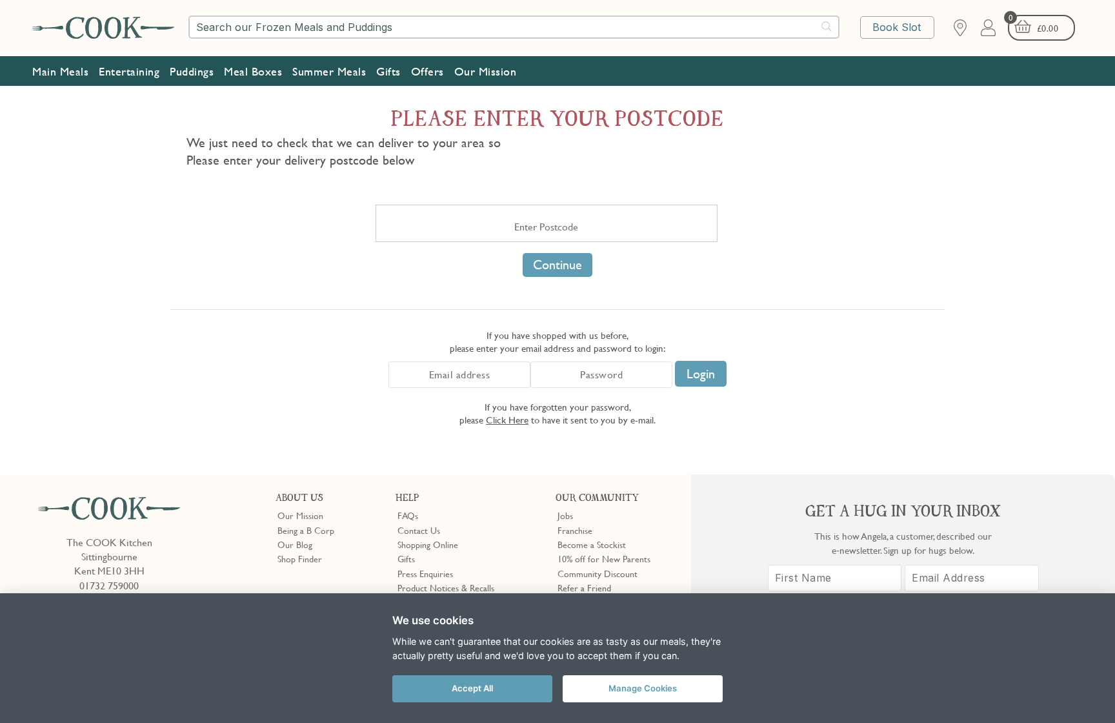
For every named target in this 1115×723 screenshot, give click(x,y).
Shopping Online (427, 544)
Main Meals (60, 71)
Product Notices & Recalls (445, 587)
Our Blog (294, 544)
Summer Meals (329, 71)
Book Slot (896, 27)
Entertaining (129, 71)
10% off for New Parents (604, 558)
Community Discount (598, 573)
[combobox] (513, 27)
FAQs (407, 515)
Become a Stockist (592, 544)
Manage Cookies (642, 688)
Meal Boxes (253, 71)
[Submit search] (827, 26)
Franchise (575, 530)
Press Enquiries (425, 573)
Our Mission (485, 71)
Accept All (472, 688)
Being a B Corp (305, 530)
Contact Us (418, 530)
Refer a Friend (584, 587)
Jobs (565, 515)
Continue (557, 264)
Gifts (388, 71)
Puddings (192, 71)
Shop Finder (299, 558)
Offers (427, 71)
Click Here (507, 419)
